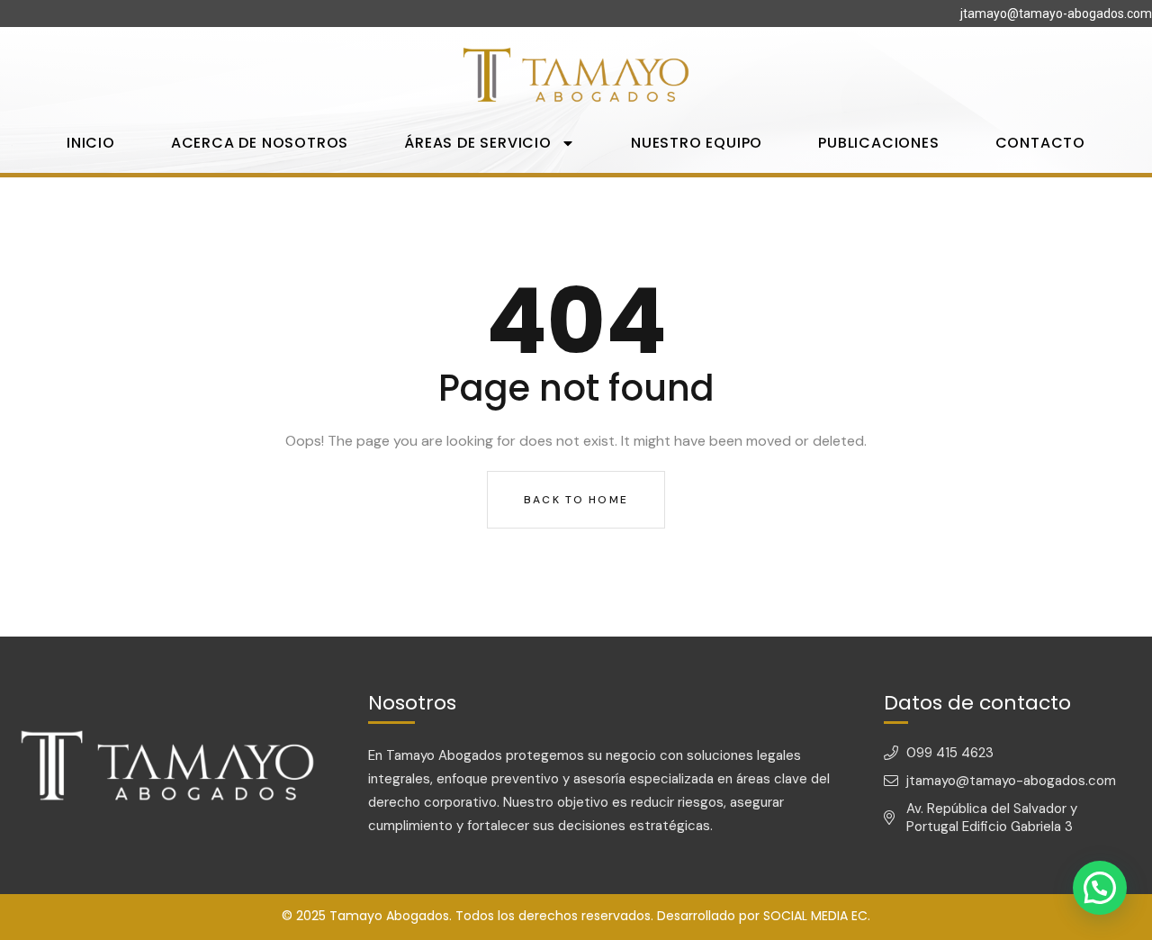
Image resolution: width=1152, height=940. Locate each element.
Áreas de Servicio (478, 142)
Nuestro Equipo (696, 142)
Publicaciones (878, 142)
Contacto (1040, 142)
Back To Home (576, 500)
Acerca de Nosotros (259, 142)
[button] (1100, 888)
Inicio (91, 142)
